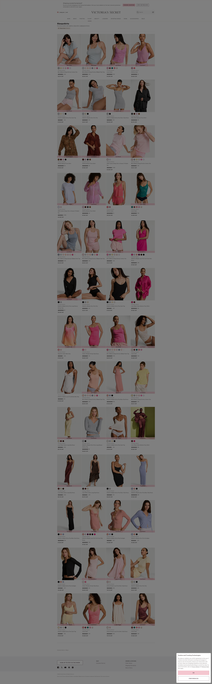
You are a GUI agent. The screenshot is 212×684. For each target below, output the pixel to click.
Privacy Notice (195, 666)
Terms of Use (205, 666)
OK (194, 672)
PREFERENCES (193, 678)
